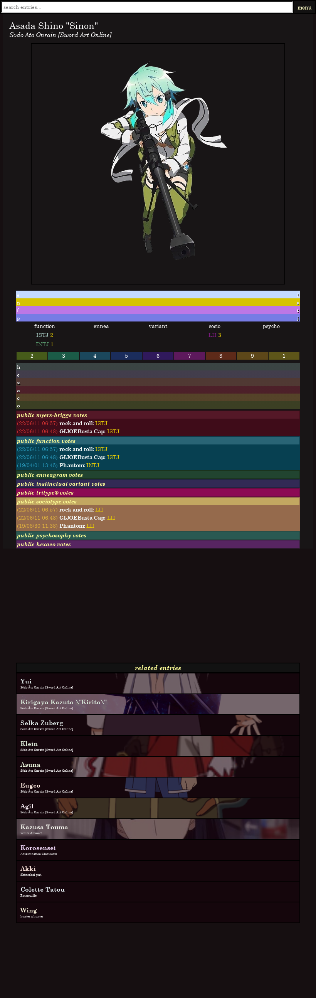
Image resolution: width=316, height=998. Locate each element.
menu (305, 7)
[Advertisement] (158, 609)
